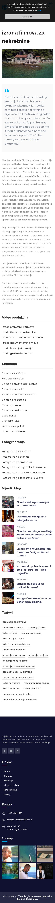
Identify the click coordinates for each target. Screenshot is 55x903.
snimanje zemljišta (38, 655)
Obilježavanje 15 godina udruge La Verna (31, 518)
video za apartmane (13, 638)
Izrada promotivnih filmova (18, 327)
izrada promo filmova (14, 649)
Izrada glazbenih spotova (17, 353)
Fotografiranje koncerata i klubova (22, 478)
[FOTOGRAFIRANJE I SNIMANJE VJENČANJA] (10, 854)
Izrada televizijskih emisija (17, 348)
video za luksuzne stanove (16, 644)
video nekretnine (11, 683)
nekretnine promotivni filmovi (18, 677)
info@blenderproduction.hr (19, 819)
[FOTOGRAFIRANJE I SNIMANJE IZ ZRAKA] (27, 854)
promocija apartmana (14, 621)
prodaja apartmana (13, 627)
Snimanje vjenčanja (13, 373)
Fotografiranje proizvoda (17, 462)
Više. (40, 10)
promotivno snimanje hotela (17, 694)
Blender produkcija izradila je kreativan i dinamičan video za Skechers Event (34, 534)
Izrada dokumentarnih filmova (20, 342)
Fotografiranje (10, 790)
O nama (8, 776)
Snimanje (8, 780)
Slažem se (27, 16)
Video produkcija (11, 785)
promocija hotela (37, 627)
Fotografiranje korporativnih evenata (24, 467)
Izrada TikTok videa (13, 431)
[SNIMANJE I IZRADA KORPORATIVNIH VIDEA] (45, 871)
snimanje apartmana (14, 655)
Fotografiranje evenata (16, 456)
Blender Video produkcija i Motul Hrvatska (33, 503)
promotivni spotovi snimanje (17, 671)
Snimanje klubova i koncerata (19, 394)
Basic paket (9, 415)
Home (7, 771)
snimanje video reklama (15, 660)
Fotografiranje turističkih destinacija (23, 472)
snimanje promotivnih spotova (19, 666)
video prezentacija (31, 633)
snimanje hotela (31, 688)
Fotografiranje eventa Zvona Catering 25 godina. (34, 600)
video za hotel (10, 633)
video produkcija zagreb (36, 683)
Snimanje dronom (12, 405)
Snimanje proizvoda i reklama (19, 384)
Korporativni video (13, 378)
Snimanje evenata (12, 389)
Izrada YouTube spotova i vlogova (22, 337)
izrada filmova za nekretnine (19, 332)
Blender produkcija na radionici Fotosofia (30, 585)
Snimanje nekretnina (14, 399)
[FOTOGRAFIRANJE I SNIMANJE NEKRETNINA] (45, 854)
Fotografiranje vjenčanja (16, 451)
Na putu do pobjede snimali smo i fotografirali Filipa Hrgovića (34, 570)
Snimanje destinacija (14, 410)
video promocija (11, 688)
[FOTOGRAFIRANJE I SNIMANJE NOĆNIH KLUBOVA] (27, 871)
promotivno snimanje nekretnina (20, 699)
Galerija (7, 794)
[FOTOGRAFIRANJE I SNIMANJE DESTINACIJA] (10, 871)
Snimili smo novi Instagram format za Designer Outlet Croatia (34, 552)
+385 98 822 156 (14, 813)
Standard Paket (11, 421)
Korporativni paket (13, 426)
